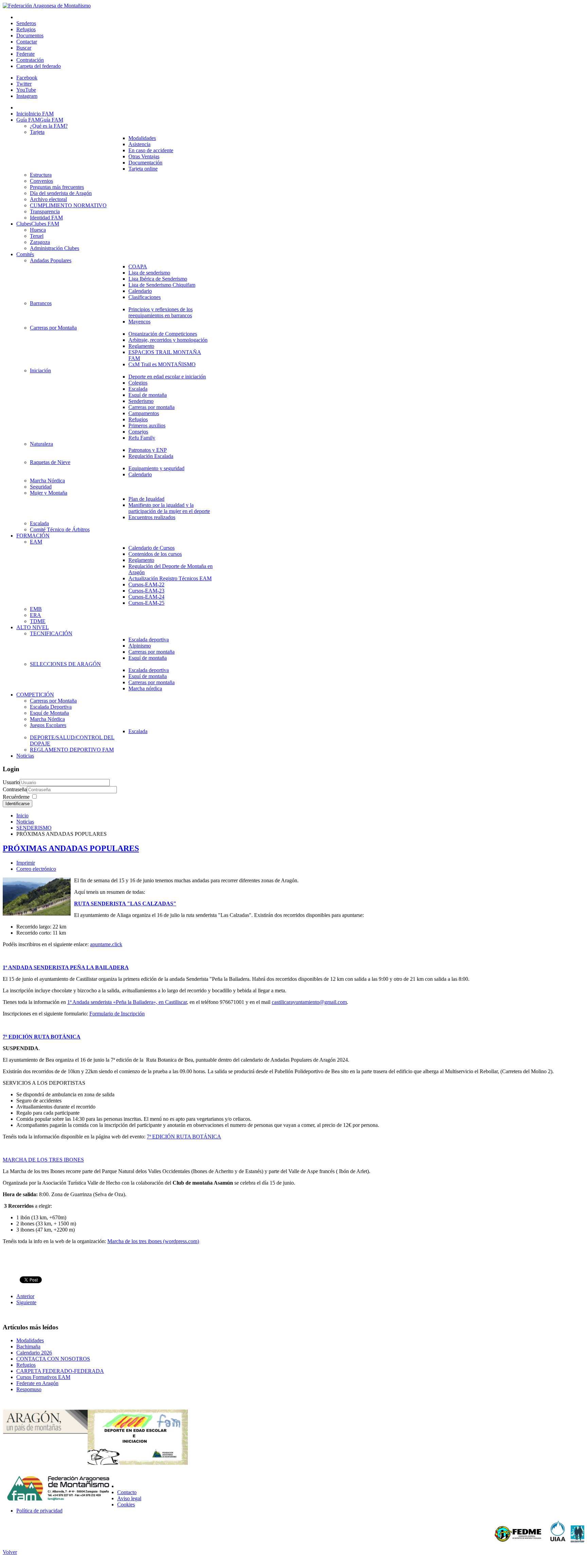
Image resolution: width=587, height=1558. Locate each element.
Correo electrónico (36, 869)
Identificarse (17, 803)
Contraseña (15, 789)
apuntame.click (106, 944)
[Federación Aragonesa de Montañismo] (47, 5)
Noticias (25, 822)
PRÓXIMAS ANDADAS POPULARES (71, 848)
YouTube (26, 90)
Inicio (22, 815)
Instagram (26, 96)
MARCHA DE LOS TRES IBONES (43, 1160)
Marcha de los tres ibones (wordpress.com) (153, 1241)
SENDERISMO (34, 828)
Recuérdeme (16, 797)
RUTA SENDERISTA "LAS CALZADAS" (125, 903)
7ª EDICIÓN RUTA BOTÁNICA (42, 1037)
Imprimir (25, 863)
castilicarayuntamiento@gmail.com (309, 1002)
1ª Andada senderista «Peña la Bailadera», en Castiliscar (127, 1002)
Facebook (26, 78)
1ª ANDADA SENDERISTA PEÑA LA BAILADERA (66, 967)
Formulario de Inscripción (117, 1013)
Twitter (24, 84)
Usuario (11, 782)
